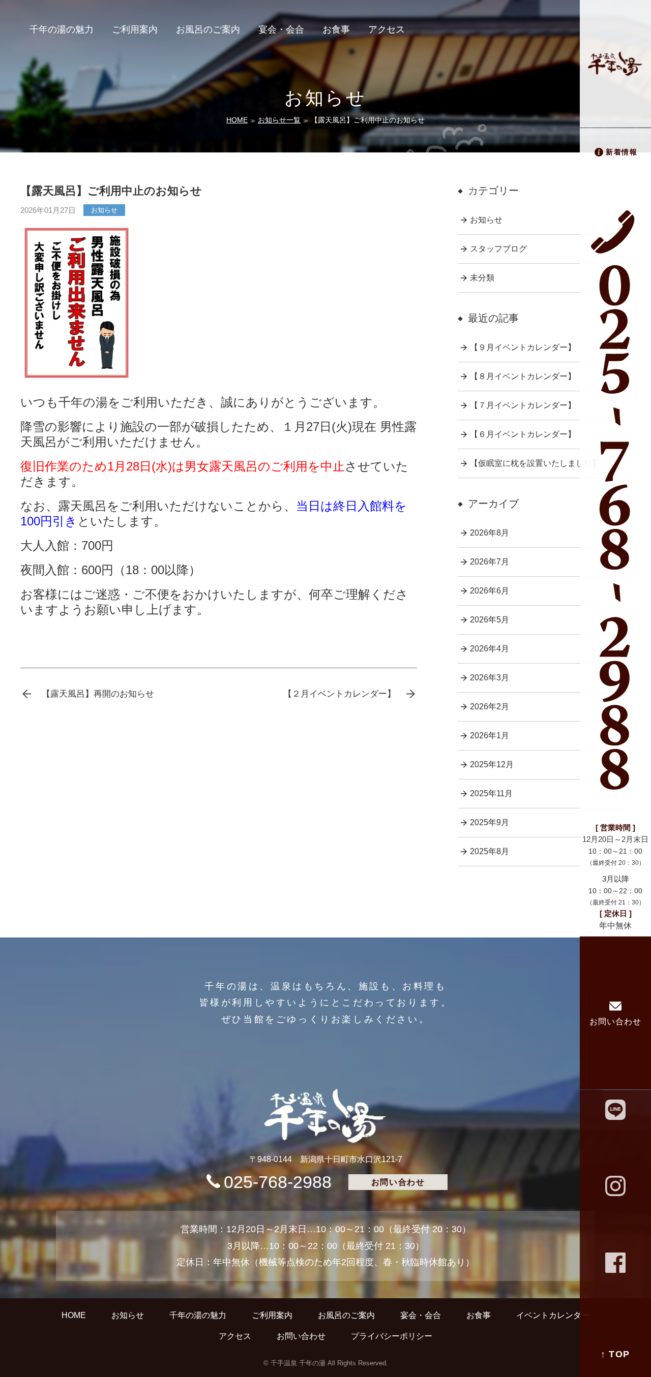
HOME (237, 120)
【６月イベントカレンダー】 (523, 434)
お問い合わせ (615, 1021)
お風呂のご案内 (208, 29)
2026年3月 (489, 677)
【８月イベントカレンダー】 (523, 376)
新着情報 (621, 152)
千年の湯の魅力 (61, 29)
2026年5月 (489, 619)
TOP (619, 1354)
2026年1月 (489, 735)
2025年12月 (492, 764)
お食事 (336, 29)
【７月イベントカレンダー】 (523, 405)
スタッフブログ (498, 248)
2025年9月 (489, 822)
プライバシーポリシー (391, 1335)
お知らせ (104, 210)
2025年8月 (489, 851)
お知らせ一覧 (279, 120)
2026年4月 (489, 648)
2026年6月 (489, 590)
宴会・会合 (281, 29)
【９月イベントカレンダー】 (523, 347)
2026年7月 (489, 561)
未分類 (482, 277)
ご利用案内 (135, 29)
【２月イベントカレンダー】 (339, 694)
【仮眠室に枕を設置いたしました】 (535, 463)
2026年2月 (489, 706)
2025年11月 (491, 793)
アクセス (386, 29)
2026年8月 (489, 532)
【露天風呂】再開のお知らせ (98, 694)
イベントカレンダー (552, 1315)
